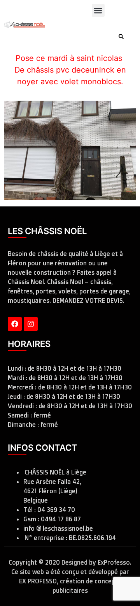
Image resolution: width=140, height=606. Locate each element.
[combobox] (83, 36)
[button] (98, 10)
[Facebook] (15, 324)
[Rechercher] (122, 36)
